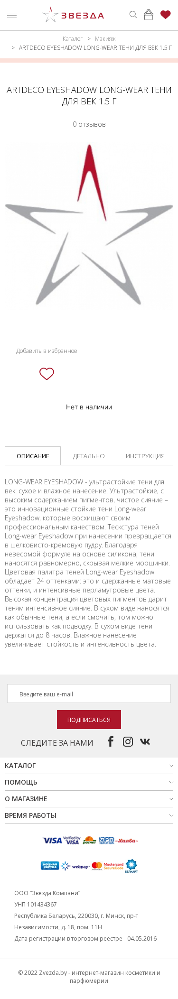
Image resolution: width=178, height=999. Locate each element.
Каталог (73, 39)
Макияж (105, 39)
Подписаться (89, 720)
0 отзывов (89, 124)
